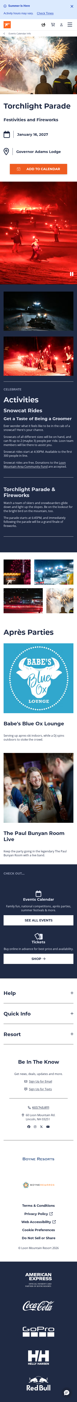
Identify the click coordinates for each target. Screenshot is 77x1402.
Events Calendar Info (20, 33)
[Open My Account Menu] (61, 24)
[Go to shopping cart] (53, 24)
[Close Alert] (71, 6)
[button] (67, 1392)
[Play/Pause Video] (71, 274)
